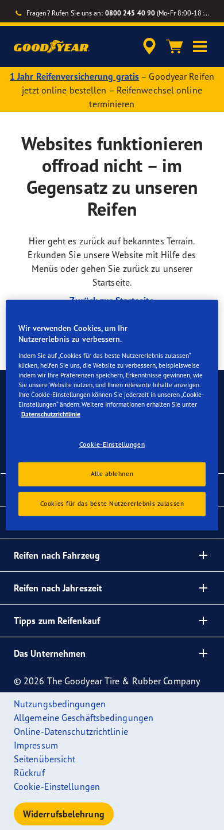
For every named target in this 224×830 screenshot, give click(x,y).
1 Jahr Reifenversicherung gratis (74, 76)
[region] (112, 414)
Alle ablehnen (112, 474)
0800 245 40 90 (130, 13)
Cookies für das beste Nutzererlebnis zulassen (112, 504)
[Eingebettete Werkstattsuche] (149, 46)
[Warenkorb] (174, 46)
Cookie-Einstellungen (112, 445)
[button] (200, 46)
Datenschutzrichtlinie (50, 414)
